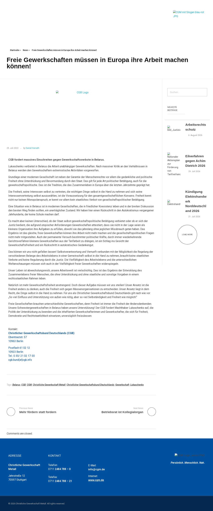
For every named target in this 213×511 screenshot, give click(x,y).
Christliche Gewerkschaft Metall (49, 384)
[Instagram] (199, 5)
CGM (29, 384)
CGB (23, 384)
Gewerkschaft (122, 384)
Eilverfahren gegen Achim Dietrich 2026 (195, 161)
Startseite (14, 50)
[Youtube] (189, 5)
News (25, 50)
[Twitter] (194, 5)
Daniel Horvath (32, 148)
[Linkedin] (204, 5)
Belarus (16, 384)
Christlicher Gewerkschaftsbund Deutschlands (90, 384)
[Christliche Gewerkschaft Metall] (189, 20)
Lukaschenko (137, 384)
